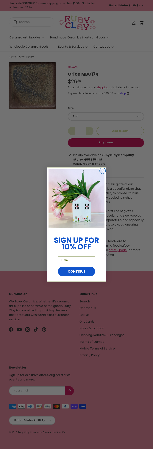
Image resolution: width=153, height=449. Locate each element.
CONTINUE (76, 271)
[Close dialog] (103, 171)
